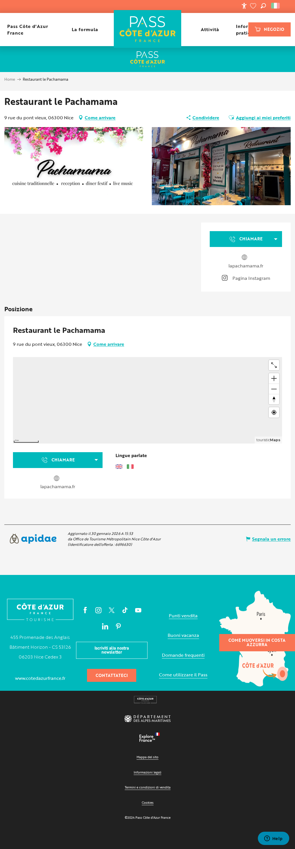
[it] (275, 6)
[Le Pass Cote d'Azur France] (147, 29)
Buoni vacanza (183, 635)
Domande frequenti (183, 655)
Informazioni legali (147, 772)
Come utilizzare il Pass (183, 674)
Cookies (148, 802)
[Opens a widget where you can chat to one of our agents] (273, 839)
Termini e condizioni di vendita (148, 787)
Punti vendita (183, 615)
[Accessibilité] (244, 6)
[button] (263, 6)
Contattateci (112, 675)
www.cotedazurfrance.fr (40, 678)
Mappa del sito (147, 756)
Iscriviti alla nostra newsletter (111, 650)
